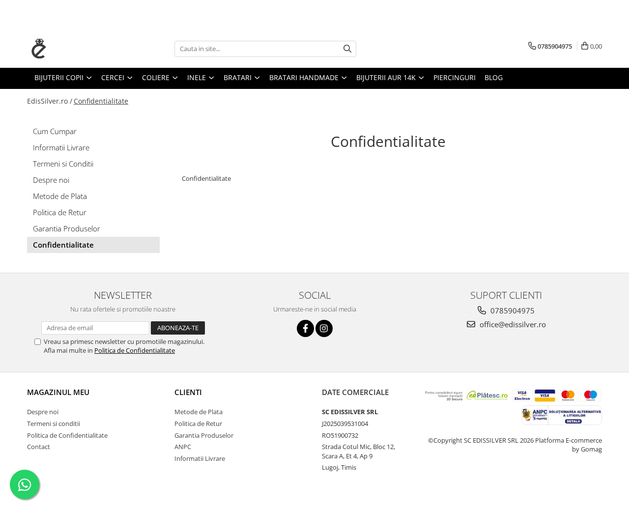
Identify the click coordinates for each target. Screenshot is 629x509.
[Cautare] (347, 49)
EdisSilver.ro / (49, 101)
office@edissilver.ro (512, 324)
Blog (494, 77)
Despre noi (51, 180)
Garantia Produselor (66, 228)
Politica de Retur (59, 212)
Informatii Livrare (61, 147)
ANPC (182, 446)
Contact (38, 446)
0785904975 (511, 310)
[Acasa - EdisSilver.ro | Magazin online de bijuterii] (76, 48)
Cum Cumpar (55, 131)
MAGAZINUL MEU (58, 392)
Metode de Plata (60, 196)
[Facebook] (305, 328)
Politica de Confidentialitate (134, 350)
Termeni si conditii (53, 423)
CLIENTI (188, 392)
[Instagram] (324, 328)
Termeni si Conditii (63, 164)
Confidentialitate (101, 101)
